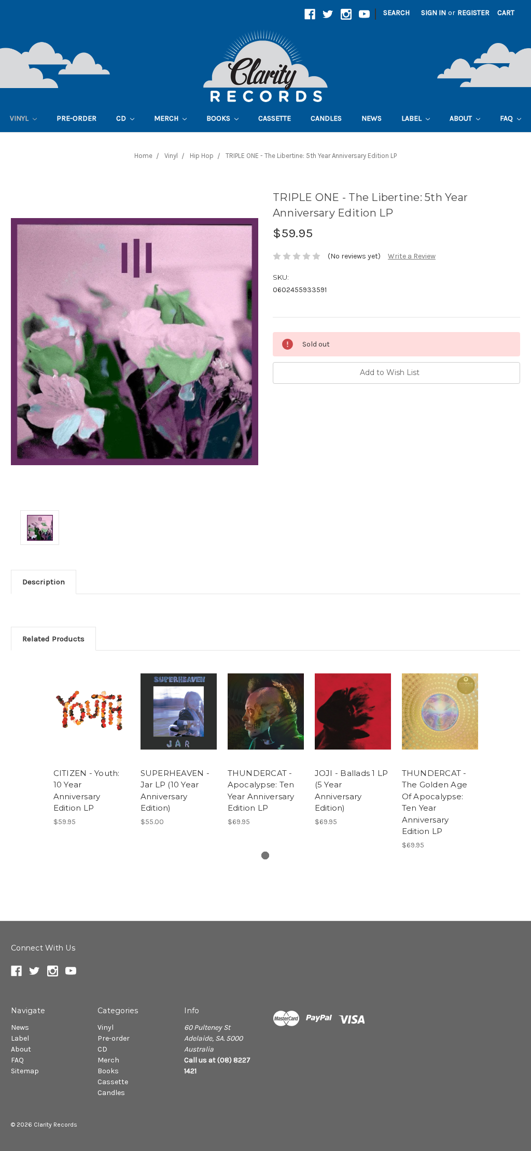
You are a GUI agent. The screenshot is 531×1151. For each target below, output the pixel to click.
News (371, 118)
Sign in (433, 12)
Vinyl (20, 118)
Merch (167, 118)
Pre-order (76, 118)
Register (473, 12)
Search (396, 12)
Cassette (274, 118)
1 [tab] (265, 855)
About (461, 118)
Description (43, 581)
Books (219, 118)
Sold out (91, 720)
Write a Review (412, 256)
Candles (326, 118)
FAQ (507, 118)
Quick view (91, 702)
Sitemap (25, 1071)
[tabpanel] (91, 744)
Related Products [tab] (53, 638)
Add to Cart (265, 720)
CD (122, 118)
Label (412, 118)
